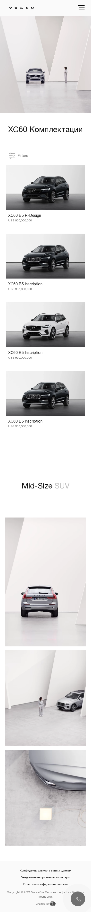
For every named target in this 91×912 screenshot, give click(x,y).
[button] (78, 898)
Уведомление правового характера (45, 877)
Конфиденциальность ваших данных (45, 870)
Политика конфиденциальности (45, 884)
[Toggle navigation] (81, 8)
